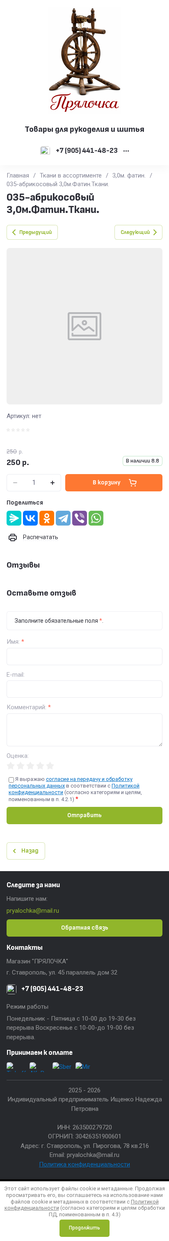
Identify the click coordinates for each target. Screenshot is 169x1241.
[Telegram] (63, 518)
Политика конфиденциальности (84, 1164)
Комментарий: (29, 707)
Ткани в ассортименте (71, 175)
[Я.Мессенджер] (14, 518)
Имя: (15, 641)
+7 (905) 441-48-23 (87, 151)
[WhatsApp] (96, 518)
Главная (18, 175)
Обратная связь (84, 928)
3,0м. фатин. (129, 175)
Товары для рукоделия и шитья (84, 129)
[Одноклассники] (46, 518)
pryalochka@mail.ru (33, 910)
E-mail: (16, 674)
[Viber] (79, 518)
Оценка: (18, 756)
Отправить (84, 815)
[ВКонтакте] (30, 518)
